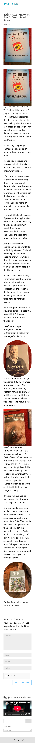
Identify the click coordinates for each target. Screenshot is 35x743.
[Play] (6, 714)
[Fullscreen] (29, 714)
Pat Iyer (7, 24)
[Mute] (26, 714)
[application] (18, 708)
